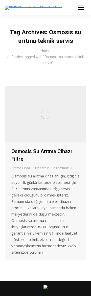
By (42, 168)
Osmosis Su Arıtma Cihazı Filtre (41, 155)
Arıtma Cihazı (21, 168)
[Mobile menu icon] (81, 8)
